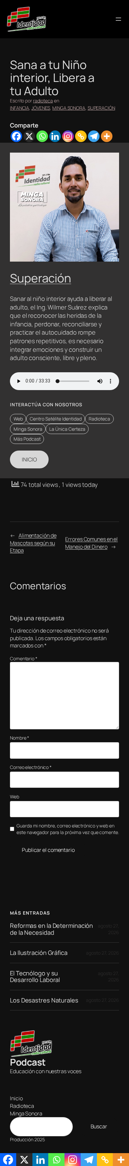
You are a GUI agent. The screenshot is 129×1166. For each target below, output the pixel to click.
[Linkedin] (55, 136)
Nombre (19, 738)
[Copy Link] (81, 136)
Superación (40, 278)
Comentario (23, 658)
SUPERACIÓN (101, 108)
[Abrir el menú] (118, 19)
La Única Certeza (67, 429)
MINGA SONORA (68, 108)
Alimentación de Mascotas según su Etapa (33, 543)
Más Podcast (27, 439)
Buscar (99, 1126)
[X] (29, 136)
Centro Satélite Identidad (56, 419)
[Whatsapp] (42, 136)
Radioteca (99, 419)
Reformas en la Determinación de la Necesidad (51, 929)
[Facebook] (16, 136)
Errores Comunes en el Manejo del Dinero (91, 542)
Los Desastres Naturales (44, 1000)
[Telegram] (94, 136)
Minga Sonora (28, 429)
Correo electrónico (31, 767)
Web (18, 419)
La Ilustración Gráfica (38, 952)
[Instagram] (68, 136)
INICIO (29, 459)
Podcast (28, 1062)
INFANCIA (19, 108)
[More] (106, 136)
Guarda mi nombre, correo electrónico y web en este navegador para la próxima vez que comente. (68, 828)
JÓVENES (40, 108)
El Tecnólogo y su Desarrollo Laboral (35, 976)
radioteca (43, 100)
